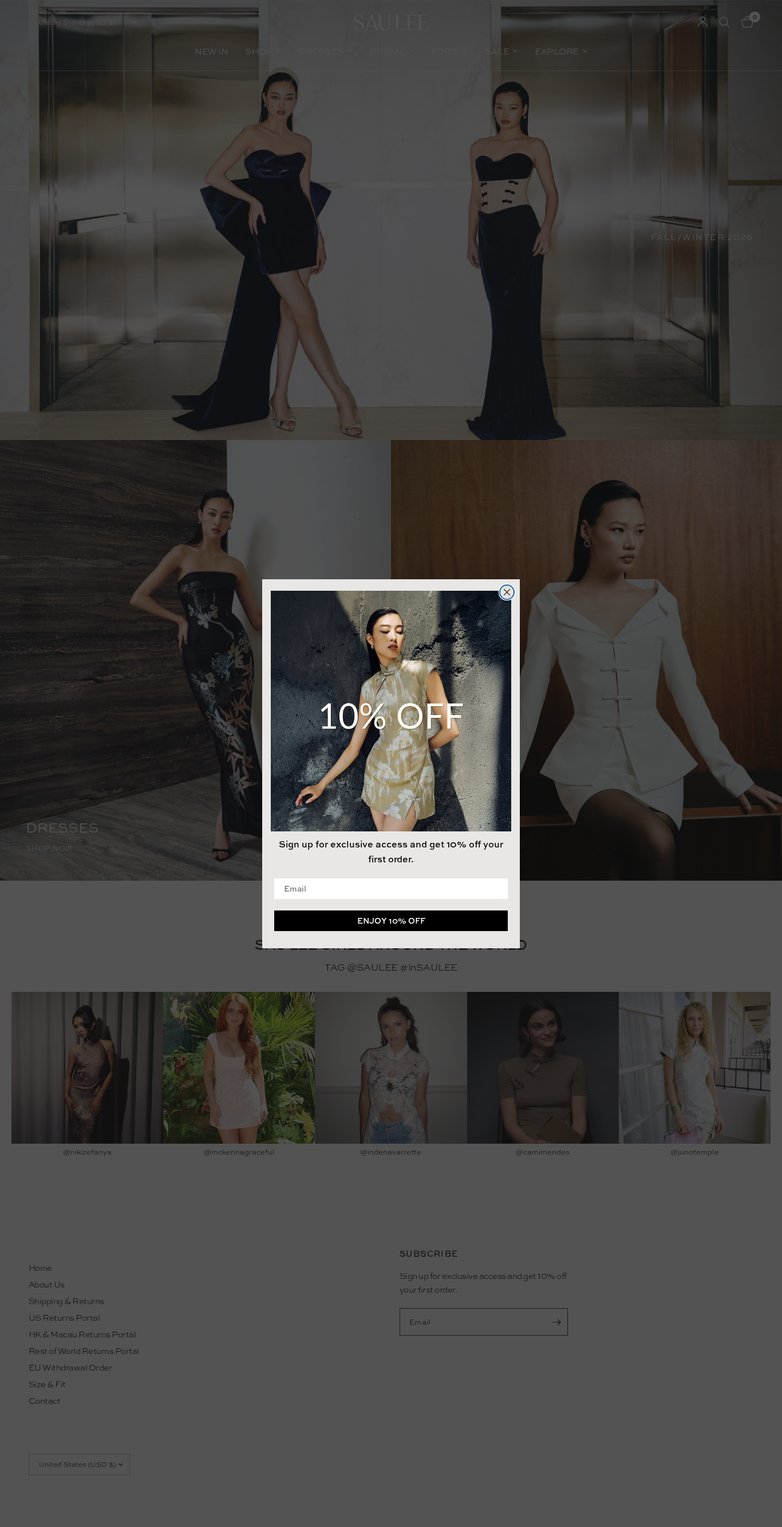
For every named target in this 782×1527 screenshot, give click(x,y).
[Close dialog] (507, 592)
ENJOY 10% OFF (391, 919)
